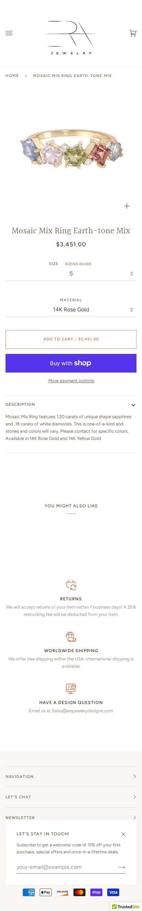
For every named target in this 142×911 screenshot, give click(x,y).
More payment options (71, 380)
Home (12, 75)
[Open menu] (16, 33)
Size (70, 263)
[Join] (116, 867)
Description (20, 404)
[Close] (126, 831)
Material (71, 300)
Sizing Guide (78, 264)
